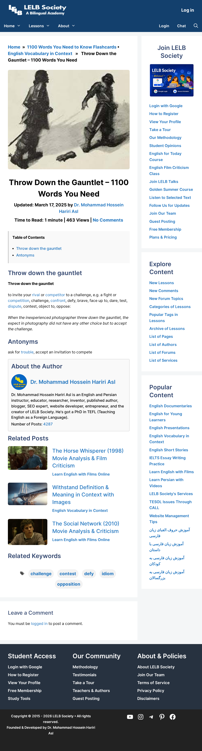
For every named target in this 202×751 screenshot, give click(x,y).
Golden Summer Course (171, 189)
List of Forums (162, 352)
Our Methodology (165, 137)
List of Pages (161, 336)
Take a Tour (160, 129)
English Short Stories (168, 450)
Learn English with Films (171, 471)
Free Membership (165, 229)
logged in (39, 623)
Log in (187, 10)
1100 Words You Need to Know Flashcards (71, 47)
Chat (181, 26)
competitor (55, 294)
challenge (41, 573)
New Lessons (161, 282)
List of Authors (163, 344)
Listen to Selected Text (170, 197)
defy (89, 573)
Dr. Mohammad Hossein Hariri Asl (72, 382)
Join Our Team (162, 213)
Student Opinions (165, 145)
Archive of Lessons (167, 328)
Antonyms (25, 255)
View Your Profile (165, 121)
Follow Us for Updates (169, 205)
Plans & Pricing (163, 237)
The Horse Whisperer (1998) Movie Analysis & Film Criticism (88, 458)
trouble (27, 352)
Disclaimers (148, 698)
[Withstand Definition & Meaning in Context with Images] (27, 494)
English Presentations (169, 427)
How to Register (164, 113)
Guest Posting (162, 221)
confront (57, 300)
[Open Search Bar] (196, 26)
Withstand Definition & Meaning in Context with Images (83, 494)
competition (18, 300)
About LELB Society (156, 667)
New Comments (163, 290)
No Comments (108, 220)
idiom (108, 573)
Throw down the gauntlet (39, 248)
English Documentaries (170, 406)
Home (9, 26)
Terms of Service (153, 682)
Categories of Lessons (170, 306)
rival (36, 294)
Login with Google (165, 105)
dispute (14, 306)
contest (68, 573)
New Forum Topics (166, 298)
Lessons (36, 26)
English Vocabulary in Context (40, 53)
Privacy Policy (150, 690)
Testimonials (84, 674)
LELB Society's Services (171, 493)
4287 (48, 424)
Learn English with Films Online (81, 474)
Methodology (85, 667)
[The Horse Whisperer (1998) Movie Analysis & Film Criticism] (27, 458)
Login (164, 26)
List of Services (163, 360)
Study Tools (19, 698)
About (63, 26)
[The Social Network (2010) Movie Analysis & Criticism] (27, 532)
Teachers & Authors (91, 690)
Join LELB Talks (163, 181)
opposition (68, 584)
